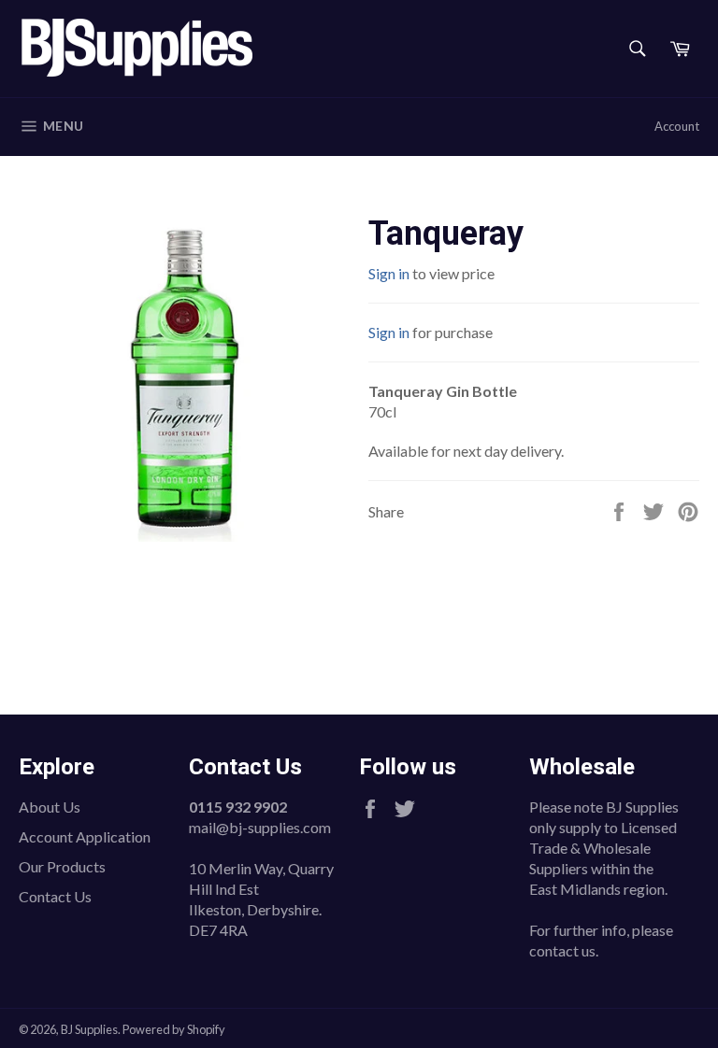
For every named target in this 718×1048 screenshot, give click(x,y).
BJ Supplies (89, 1029)
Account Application (85, 836)
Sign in (388, 273)
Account (676, 126)
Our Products (62, 866)
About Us (49, 806)
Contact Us (55, 896)
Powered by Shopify (173, 1029)
